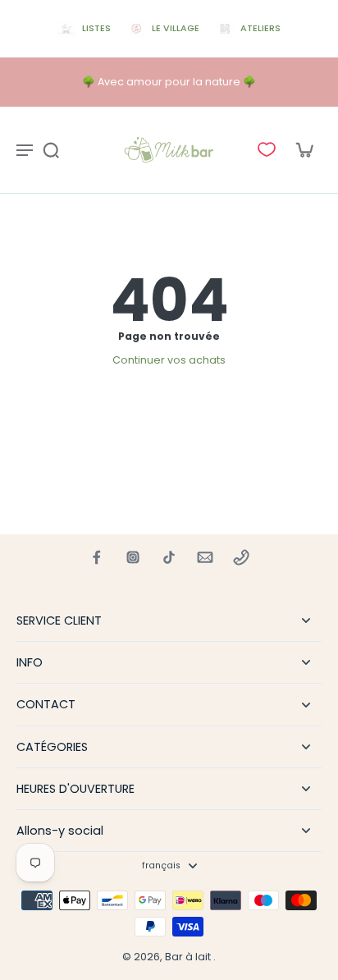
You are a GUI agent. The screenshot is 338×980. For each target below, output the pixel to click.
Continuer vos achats (169, 360)
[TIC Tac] (169, 557)
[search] (51, 149)
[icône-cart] (303, 149)
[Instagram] (133, 557)
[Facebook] (97, 557)
